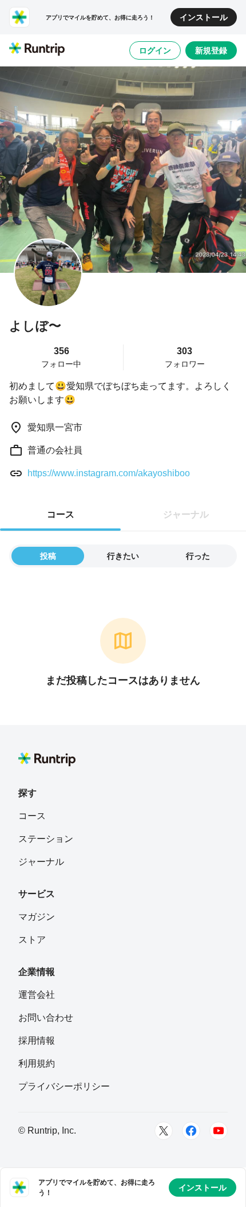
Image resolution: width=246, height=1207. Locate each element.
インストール (204, 17)
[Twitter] (163, 1131)
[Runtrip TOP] (37, 49)
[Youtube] (218, 1131)
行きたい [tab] (123, 556)
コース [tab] (60, 514)
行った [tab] (198, 556)
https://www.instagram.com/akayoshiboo (108, 473)
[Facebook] (191, 1131)
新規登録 (211, 50)
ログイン (155, 50)
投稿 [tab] (48, 556)
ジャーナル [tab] (186, 514)
